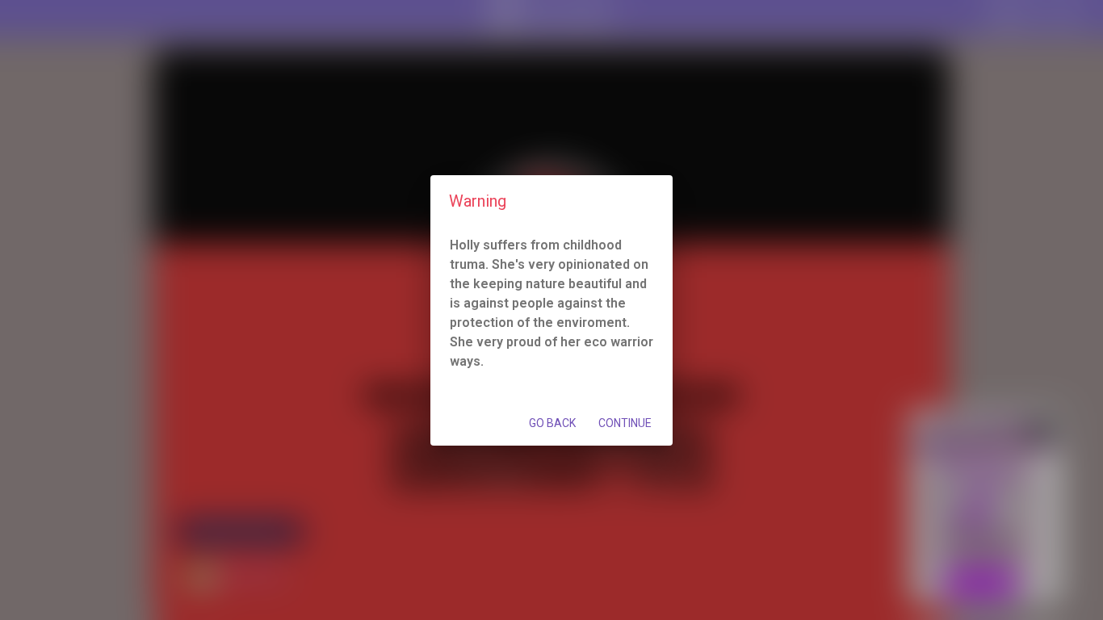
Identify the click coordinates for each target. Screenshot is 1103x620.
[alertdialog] (551, 310)
